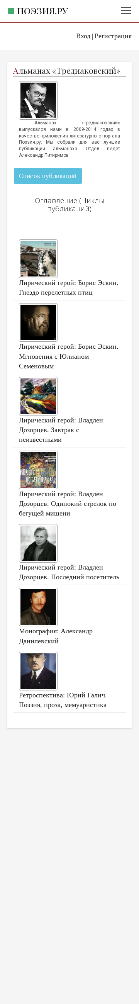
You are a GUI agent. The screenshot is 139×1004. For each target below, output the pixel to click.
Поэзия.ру (42, 11)
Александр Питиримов (44, 155)
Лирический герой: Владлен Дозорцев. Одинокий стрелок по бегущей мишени (67, 503)
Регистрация (113, 36)
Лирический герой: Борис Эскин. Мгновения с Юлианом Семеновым (69, 356)
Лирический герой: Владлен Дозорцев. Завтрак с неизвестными (61, 429)
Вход (83, 36)
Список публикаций (48, 176)
